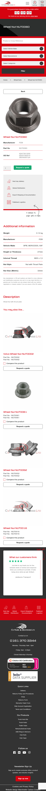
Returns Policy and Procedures (23, 694)
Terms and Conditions (23, 709)
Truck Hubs (23, 722)
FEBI (41, 239)
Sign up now (23, 778)
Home (5, 80)
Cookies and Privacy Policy (23, 786)
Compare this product (15, 363)
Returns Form (23, 700)
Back (23, 91)
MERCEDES (33, 245)
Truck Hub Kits (23, 719)
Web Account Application (23, 706)
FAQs (23, 697)
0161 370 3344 (23, 640)
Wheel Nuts (18, 80)
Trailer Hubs (23, 726)
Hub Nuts (23, 735)
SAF (41, 245)
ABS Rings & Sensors (23, 732)
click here (34, 16)
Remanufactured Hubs (23, 729)
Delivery (23, 691)
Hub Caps (23, 738)
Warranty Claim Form (23, 703)
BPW (25, 245)
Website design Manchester (16, 790)
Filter (23, 71)
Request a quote (22, 167)
